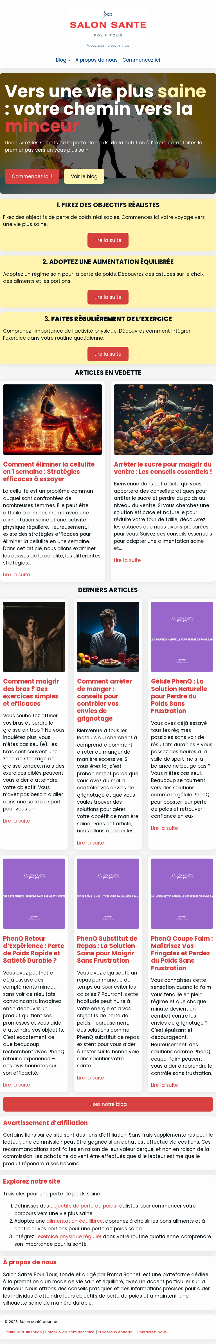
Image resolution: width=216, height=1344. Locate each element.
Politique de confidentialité (69, 1332)
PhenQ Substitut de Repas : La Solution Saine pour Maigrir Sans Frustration (107, 950)
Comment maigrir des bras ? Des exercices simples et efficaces (31, 692)
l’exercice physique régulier (68, 1236)
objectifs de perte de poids (83, 1205)
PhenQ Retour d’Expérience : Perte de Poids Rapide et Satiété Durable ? (33, 950)
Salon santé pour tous (40, 1321)
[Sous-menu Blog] (69, 60)
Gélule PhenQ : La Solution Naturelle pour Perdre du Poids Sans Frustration (179, 696)
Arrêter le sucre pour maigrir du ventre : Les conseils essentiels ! (163, 468)
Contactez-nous (152, 1332)
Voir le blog (84, 176)
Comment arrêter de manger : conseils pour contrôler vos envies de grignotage (104, 700)
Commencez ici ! (32, 176)
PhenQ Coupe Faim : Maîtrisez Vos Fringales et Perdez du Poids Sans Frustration (182, 953)
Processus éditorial (115, 1332)
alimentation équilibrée (74, 1221)
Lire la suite (108, 240)
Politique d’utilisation (23, 1332)
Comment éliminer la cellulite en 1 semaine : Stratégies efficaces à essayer (48, 472)
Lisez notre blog (108, 1104)
